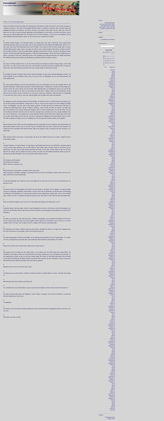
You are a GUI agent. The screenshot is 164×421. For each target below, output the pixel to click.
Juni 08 (113, 367)
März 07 (113, 389)
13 (108, 58)
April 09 (113, 353)
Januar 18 (112, 201)
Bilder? (105, 25)
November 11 (112, 307)
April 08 (113, 370)
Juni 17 (113, 211)
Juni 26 (113, 72)
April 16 (113, 230)
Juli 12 (113, 296)
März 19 (113, 180)
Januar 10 (112, 339)
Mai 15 (113, 246)
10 (103, 58)
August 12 (112, 294)
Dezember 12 (112, 288)
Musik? (108, 27)
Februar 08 (112, 373)
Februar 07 (112, 391)
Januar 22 (112, 137)
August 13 (112, 277)
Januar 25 (112, 97)
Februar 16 (112, 233)
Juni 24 (113, 107)
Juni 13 (113, 280)
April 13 (113, 283)
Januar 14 (112, 269)
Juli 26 (113, 71)
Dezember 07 (112, 376)
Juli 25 (113, 88)
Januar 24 (112, 115)
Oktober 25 (112, 84)
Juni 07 (113, 385)
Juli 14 (113, 261)
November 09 (112, 342)
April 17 (113, 214)
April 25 (113, 93)
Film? (111, 27)
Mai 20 (113, 160)
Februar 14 (112, 268)
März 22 (113, 134)
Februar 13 (112, 285)
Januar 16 (112, 234)
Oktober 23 (112, 119)
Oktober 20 (112, 153)
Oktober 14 (112, 256)
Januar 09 (112, 357)
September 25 (111, 86)
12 (107, 58)
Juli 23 (113, 123)
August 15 (112, 242)
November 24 (112, 100)
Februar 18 (112, 199)
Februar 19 (112, 182)
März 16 (113, 231)
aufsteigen (112, 39)
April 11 (113, 318)
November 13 (112, 272)
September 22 (111, 126)
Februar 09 (112, 356)
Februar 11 (112, 321)
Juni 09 (113, 350)
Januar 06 (112, 410)
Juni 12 (113, 297)
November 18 (112, 186)
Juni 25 (113, 90)
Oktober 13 (112, 274)
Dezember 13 (112, 271)
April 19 (113, 179)
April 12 (113, 300)
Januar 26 (112, 80)
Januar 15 (112, 252)
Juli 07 (113, 383)
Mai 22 (113, 132)
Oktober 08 (112, 361)
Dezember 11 (112, 306)
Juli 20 (113, 157)
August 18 (112, 191)
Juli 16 (113, 227)
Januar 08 (112, 375)
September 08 (111, 363)
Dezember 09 (112, 341)
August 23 (112, 122)
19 (107, 60)
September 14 (111, 258)
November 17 (112, 204)
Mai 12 (113, 299)
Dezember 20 (112, 150)
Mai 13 (113, 281)
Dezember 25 (112, 81)
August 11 (112, 312)
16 (113, 58)
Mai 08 (113, 369)
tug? (114, 27)
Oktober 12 (112, 291)
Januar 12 (112, 304)
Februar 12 (112, 303)
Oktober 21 (112, 141)
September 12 (111, 293)
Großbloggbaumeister (110, 417)
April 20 (113, 161)
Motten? (109, 25)
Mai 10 (113, 334)
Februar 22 (112, 135)
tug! (106, 28)
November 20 (112, 151)
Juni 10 (113, 332)
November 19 (112, 169)
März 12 (113, 302)
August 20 (112, 156)
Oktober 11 (112, 309)
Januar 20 (112, 166)
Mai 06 (113, 404)
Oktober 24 (112, 102)
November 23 (112, 118)
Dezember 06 (112, 393)
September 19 (111, 172)
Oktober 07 (112, 379)
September (112, 67)
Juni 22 (113, 131)
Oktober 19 (112, 170)
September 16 (111, 224)
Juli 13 (113, 278)
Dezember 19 (112, 167)
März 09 (113, 354)
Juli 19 (113, 175)
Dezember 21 (112, 138)
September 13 (111, 275)
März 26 (113, 77)
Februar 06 (112, 408)
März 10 (113, 337)
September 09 (111, 345)
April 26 (113, 75)
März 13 (113, 284)
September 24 (111, 103)
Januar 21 (112, 148)
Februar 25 (112, 96)
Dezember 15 (112, 236)
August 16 (112, 226)
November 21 (112, 140)
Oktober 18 (112, 188)
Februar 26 (112, 78)
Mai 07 (113, 386)
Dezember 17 (112, 202)
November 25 (112, 83)
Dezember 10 (112, 323)
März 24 (113, 112)
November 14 (112, 255)
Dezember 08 (112, 359)
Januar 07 (112, 392)
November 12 (112, 290)
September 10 (111, 328)
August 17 (112, 208)
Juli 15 (113, 243)
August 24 (112, 104)
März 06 (113, 407)
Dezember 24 (112, 99)
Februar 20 (112, 164)
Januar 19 (112, 183)
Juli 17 (113, 210)
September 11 (111, 310)
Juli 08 (113, 366)
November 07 (112, 377)
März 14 (113, 266)
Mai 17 (113, 212)
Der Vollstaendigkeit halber (17, 21)
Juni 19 (113, 176)
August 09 (112, 347)
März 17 (113, 215)
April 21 (113, 147)
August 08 (112, 364)
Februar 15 (112, 250)
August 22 (112, 128)
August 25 (112, 87)
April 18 (113, 196)
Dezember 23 (112, 116)
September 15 (111, 240)
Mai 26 (113, 74)
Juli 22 (113, 129)
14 (110, 58)
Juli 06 (113, 401)
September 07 (111, 380)
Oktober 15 (112, 239)
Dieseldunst (9, 3)
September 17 (111, 207)
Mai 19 (113, 177)
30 (113, 62)
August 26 (112, 69)
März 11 (113, 319)
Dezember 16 (112, 220)
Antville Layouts (111, 418)
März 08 (113, 372)
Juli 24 (113, 106)
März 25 (113, 94)
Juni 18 (113, 194)
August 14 (112, 259)
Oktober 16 (112, 223)
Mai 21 (113, 145)
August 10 (112, 329)
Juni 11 (113, 315)
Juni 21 (113, 144)
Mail (108, 28)
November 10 (112, 325)
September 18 (111, 189)
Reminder (102, 28)
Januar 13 (112, 287)
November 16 (112, 221)
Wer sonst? (102, 24)
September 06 (111, 398)
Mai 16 (113, 229)
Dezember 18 (112, 185)
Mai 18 (113, 195)
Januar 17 (112, 218)
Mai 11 (113, 316)
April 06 (113, 405)
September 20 (111, 154)
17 (103, 60)
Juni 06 (113, 402)
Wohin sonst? (108, 24)
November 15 (112, 237)
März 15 (113, 249)
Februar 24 (112, 113)
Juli (105, 67)
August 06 (112, 399)
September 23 (111, 120)
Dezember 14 (112, 253)
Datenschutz (112, 28)
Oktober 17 (112, 205)
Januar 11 (112, 322)
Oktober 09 (112, 344)
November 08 (112, 360)
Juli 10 (113, 331)
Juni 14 (113, 262)
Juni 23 (113, 125)
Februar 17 (112, 217)
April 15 (113, 248)
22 (112, 60)
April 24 (113, 110)
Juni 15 (113, 245)
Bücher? (104, 27)
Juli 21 (113, 142)
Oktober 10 (112, 326)
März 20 (113, 163)
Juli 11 (113, 313)
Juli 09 (113, 348)
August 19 (112, 173)
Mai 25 (113, 91)
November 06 (112, 395)
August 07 (112, 382)
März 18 (113, 198)
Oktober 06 (112, 396)
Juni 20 (113, 158)
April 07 (113, 388)
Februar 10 (112, 338)
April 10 (113, 335)
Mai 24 (113, 109)
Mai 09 (113, 351)
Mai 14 (113, 264)
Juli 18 (113, 192)
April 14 (113, 265)
